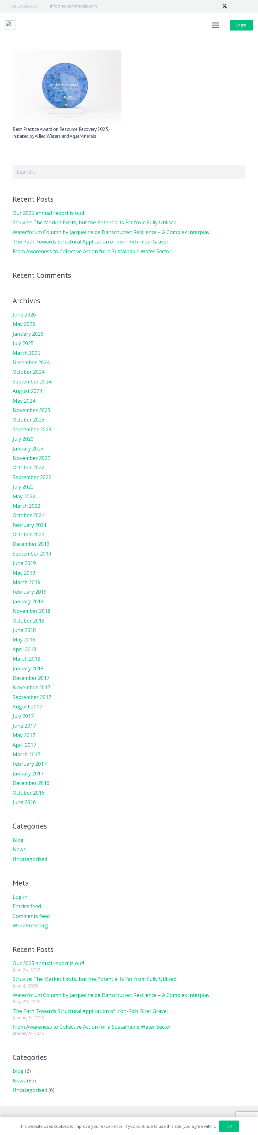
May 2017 (24, 735)
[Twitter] (224, 6)
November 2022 (31, 458)
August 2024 (27, 391)
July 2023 (23, 438)
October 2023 (28, 419)
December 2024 (31, 362)
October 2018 (28, 620)
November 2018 (31, 610)
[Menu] (215, 25)
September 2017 (32, 697)
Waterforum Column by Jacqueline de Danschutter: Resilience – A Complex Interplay (111, 232)
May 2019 (24, 572)
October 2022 (28, 467)
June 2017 (24, 725)
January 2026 (28, 333)
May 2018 (24, 639)
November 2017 (31, 687)
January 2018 (28, 668)
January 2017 (28, 773)
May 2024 (24, 400)
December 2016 (31, 783)
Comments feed (31, 916)
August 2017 (27, 706)
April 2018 (24, 649)
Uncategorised (30, 859)
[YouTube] (247, 6)
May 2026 (24, 324)
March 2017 (26, 754)
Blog (18, 839)
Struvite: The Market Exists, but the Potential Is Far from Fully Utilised (95, 222)
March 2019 (26, 582)
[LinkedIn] (236, 6)
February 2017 (30, 763)
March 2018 (26, 658)
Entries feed (27, 906)
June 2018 (24, 630)
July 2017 (23, 716)
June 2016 (24, 802)
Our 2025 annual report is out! (48, 213)
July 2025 (23, 343)
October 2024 (28, 371)
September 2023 (32, 429)
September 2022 (32, 477)
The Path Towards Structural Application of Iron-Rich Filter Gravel (90, 241)
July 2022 (23, 486)
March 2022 (26, 505)
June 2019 (24, 563)
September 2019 (32, 553)
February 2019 (30, 591)
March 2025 (26, 352)
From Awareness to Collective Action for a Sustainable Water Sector (92, 251)
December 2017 (31, 677)
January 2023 (28, 448)
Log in (20, 896)
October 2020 (28, 534)
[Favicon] (10, 25)
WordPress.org (30, 925)
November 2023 (31, 410)
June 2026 (24, 314)
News (19, 849)
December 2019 (31, 543)
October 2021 (28, 515)
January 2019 (28, 601)
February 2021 (30, 525)
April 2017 (24, 744)
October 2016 (28, 792)
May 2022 (24, 496)
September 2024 (32, 381)
